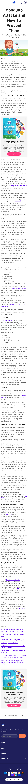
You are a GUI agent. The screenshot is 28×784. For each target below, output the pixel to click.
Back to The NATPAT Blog (15, 715)
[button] (3, 2)
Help (3, 743)
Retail (3, 753)
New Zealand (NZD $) (14, 779)
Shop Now (14, 154)
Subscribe (22, 735)
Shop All (4, 758)
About (3, 748)
